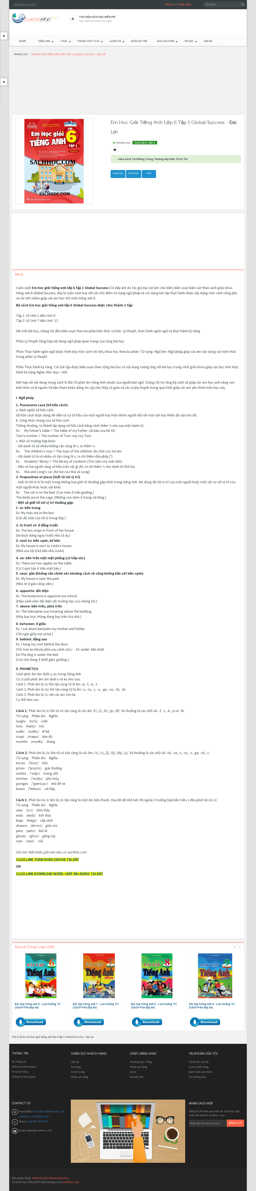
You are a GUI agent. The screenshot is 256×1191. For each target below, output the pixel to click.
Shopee (133, 173)
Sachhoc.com (71, 1182)
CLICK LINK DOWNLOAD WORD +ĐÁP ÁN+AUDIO (53, 873)
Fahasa (118, 173)
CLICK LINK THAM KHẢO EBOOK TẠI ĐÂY (47, 859)
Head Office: (26, 1111)
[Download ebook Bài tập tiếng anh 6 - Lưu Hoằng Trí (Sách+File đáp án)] (41, 975)
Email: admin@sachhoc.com (35, 1130)
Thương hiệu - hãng (141, 1062)
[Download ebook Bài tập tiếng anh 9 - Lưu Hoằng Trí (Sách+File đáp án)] (215, 975)
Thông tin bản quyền (24, 1076)
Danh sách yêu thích (200, 1072)
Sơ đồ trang (78, 1072)
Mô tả (19, 274)
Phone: (23, 1121)
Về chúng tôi (19, 1061)
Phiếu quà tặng (79, 1077)
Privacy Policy (20, 1071)
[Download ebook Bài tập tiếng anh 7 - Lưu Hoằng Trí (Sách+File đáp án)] (99, 975)
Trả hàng (76, 1067)
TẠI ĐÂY (97, 873)
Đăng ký (169, 4)
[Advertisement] (128, 87)
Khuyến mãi (136, 1077)
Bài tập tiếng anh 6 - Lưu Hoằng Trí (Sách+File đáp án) (37, 1005)
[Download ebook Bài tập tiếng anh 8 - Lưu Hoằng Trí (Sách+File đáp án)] (157, 975)
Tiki (149, 173)
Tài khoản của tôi (199, 1062)
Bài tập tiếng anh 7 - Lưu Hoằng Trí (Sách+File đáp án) (95, 1005)
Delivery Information (24, 1066)
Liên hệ (75, 1062)
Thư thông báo (197, 1077)
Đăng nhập (184, 4)
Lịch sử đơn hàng (199, 1067)
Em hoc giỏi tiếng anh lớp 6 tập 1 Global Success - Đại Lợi (60, 1037)
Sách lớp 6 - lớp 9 (144, 142)
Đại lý (133, 1072)
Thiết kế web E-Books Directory (50, 1178)
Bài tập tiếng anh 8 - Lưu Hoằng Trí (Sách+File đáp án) (154, 1005)
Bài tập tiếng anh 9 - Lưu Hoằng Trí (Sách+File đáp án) (212, 1005)
